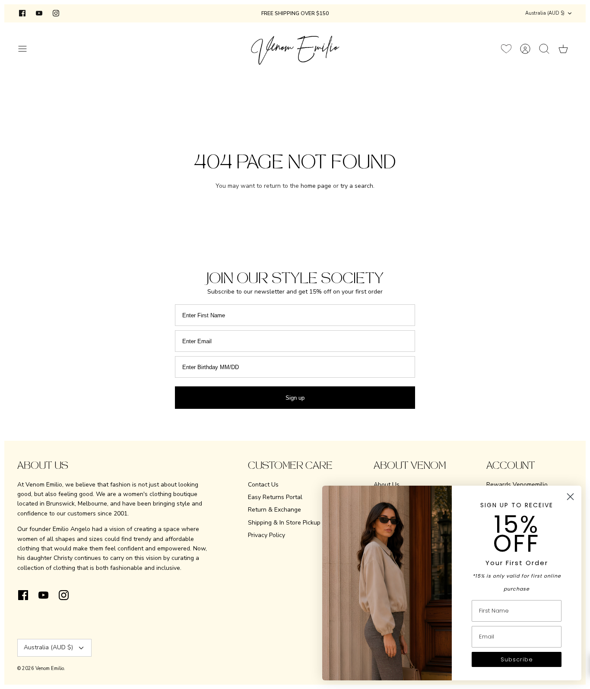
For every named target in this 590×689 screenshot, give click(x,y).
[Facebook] (22, 13)
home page (316, 186)
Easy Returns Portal (275, 497)
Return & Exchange (274, 510)
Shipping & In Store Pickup (284, 522)
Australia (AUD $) (545, 13)
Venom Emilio (49, 668)
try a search (356, 186)
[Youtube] (39, 13)
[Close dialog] (570, 496)
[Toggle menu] (26, 49)
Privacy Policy (266, 535)
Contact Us (263, 484)
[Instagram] (56, 13)
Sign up (295, 398)
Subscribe (517, 659)
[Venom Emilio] (295, 48)
